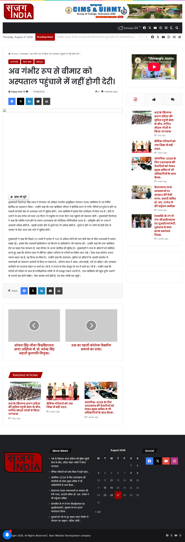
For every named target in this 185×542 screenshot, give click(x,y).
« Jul (97, 511)
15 (131, 480)
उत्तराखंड (24, 53)
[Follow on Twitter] (24, 91)
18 (105, 487)
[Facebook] (12, 101)
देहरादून (39, 61)
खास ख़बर (27, 61)
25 (105, 495)
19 (111, 487)
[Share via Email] (38, 101)
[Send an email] (27, 91)
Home (14, 53)
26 (111, 495)
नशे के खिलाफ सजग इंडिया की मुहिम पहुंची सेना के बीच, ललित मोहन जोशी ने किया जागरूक (24, 409)
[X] (20, 101)
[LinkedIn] (29, 101)
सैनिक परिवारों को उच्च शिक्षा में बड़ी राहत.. (59, 405)
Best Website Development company (70, 535)
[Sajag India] (19, 11)
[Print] (46, 101)
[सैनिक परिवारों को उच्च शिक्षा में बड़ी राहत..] (62, 391)
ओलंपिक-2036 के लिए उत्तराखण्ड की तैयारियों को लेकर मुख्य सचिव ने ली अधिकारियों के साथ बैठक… (100, 407)
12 (111, 480)
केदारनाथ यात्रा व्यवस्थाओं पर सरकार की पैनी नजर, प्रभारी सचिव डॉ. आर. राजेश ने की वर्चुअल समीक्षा (165, 196)
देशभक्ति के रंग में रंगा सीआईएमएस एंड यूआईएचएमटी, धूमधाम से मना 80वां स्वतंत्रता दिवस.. (165, 225)
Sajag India (17, 91)
